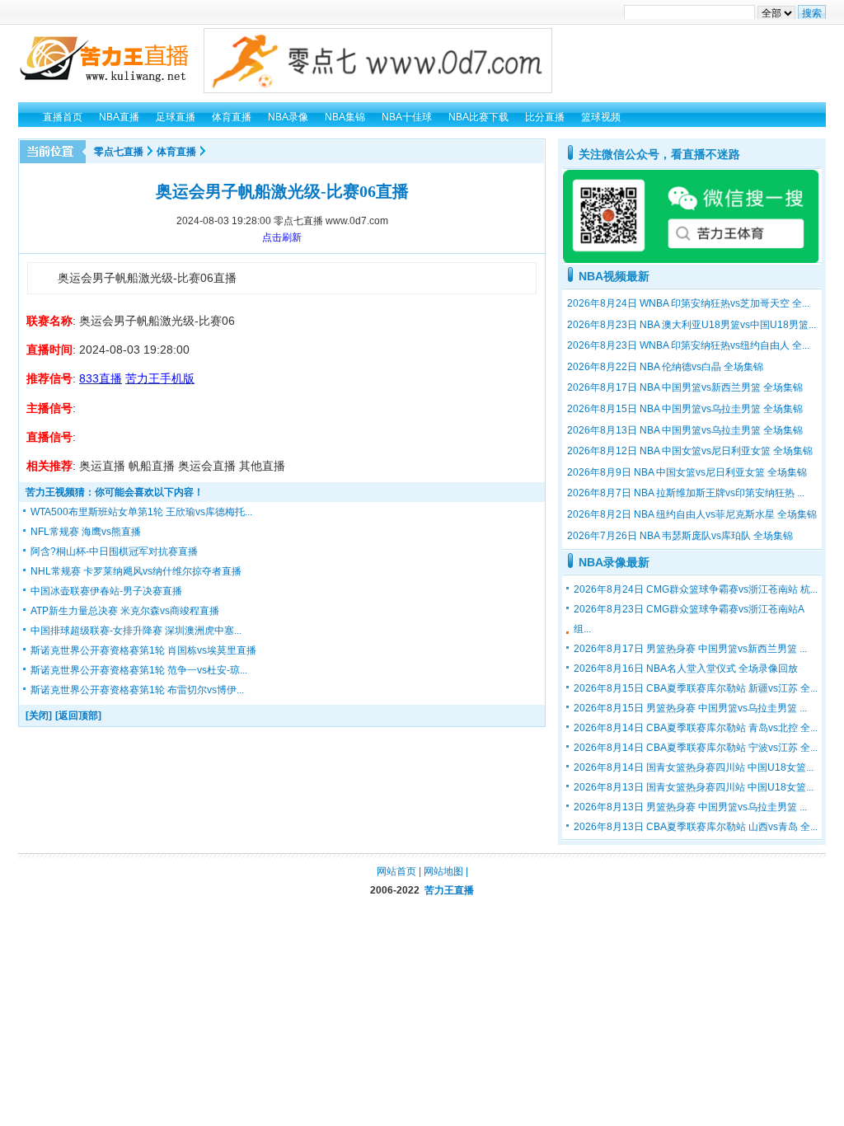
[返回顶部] (78, 715)
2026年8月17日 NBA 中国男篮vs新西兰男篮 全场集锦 (685, 387)
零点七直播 (118, 151)
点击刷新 (282, 237)
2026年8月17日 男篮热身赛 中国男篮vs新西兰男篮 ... (690, 648)
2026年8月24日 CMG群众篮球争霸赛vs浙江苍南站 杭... (696, 589)
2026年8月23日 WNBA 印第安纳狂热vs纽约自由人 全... (688, 345)
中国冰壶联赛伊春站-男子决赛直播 (106, 591)
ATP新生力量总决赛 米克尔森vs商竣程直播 (124, 611)
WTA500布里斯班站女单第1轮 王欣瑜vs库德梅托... (141, 512)
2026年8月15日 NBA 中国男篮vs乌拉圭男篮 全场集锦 (685, 409)
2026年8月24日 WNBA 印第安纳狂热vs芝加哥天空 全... (688, 303)
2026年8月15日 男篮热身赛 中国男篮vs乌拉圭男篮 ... (690, 708)
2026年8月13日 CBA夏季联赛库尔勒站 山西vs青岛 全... (696, 827)
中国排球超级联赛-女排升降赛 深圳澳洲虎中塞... (135, 630)
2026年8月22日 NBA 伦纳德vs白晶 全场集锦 (665, 367)
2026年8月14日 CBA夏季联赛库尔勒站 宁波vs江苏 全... (696, 747)
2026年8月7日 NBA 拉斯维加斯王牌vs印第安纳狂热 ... (685, 493)
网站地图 (443, 871)
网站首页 (396, 871)
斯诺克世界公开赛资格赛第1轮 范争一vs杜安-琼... (138, 670)
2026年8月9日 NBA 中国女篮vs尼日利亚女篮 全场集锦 (687, 472)
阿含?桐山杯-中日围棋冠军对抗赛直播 (114, 551)
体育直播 (176, 151)
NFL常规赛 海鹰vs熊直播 (85, 531)
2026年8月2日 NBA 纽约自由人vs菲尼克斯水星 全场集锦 (692, 514)
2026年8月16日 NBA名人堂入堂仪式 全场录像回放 (686, 668)
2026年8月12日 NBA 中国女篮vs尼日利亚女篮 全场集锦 (690, 451)
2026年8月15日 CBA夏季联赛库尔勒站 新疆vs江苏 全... (696, 688)
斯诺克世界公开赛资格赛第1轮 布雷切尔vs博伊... (137, 690)
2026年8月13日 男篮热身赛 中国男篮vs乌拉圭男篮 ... (690, 807)
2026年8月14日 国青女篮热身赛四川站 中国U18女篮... (694, 767)
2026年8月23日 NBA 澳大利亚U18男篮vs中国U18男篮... (691, 325)
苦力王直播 (449, 890)
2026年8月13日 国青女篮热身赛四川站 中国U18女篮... (694, 787)
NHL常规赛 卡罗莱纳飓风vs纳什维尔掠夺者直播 (135, 571)
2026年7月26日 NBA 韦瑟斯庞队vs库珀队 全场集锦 (680, 536)
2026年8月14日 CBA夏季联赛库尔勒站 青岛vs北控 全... (696, 728)
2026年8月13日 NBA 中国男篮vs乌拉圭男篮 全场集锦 (685, 430)
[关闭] (39, 715)
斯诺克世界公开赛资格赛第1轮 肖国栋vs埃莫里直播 (143, 650)
